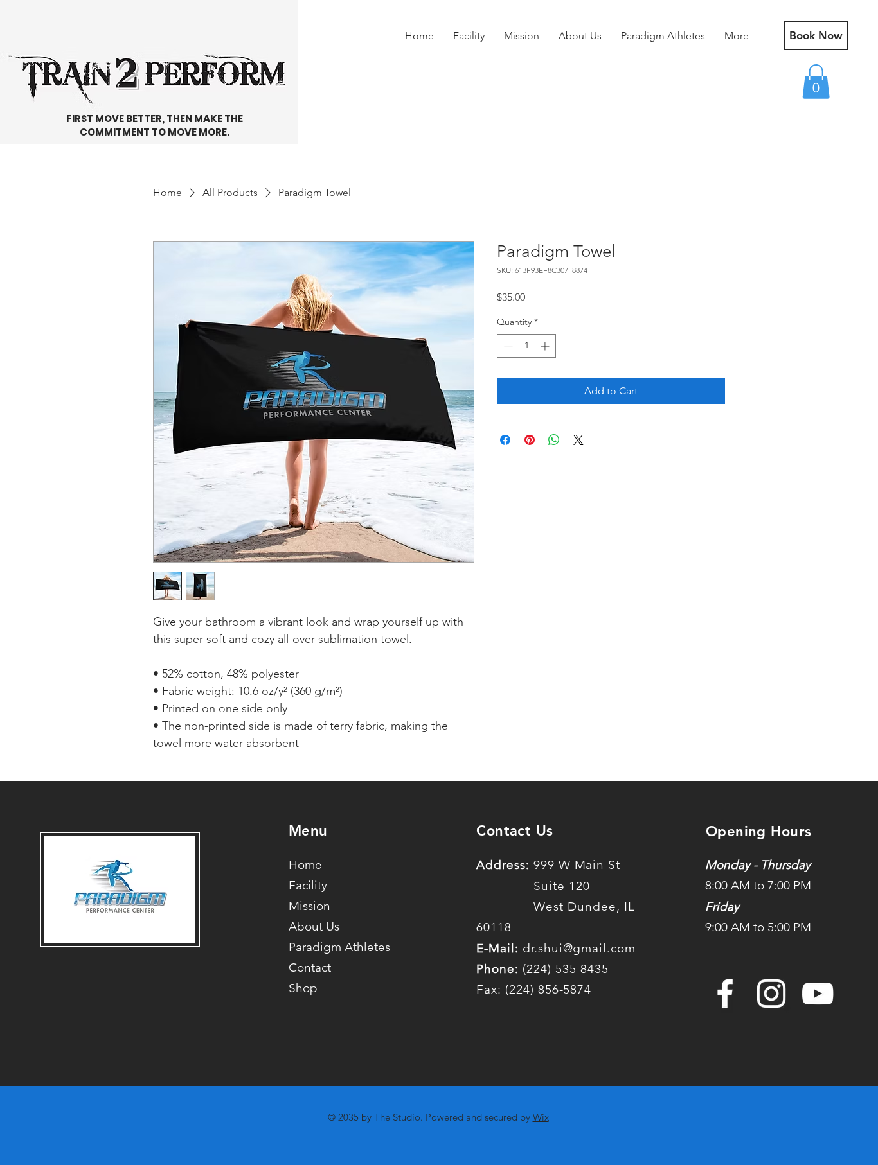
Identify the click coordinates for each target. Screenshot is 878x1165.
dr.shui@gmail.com (579, 948)
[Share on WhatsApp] (554, 440)
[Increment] (546, 346)
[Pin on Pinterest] (529, 440)
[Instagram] (771, 993)
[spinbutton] (526, 346)
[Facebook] (725, 993)
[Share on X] (578, 440)
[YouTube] (817, 993)
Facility (308, 885)
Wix (541, 1117)
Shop (303, 988)
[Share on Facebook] (505, 440)
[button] (816, 81)
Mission (309, 905)
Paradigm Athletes (327, 947)
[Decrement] (507, 346)
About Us (314, 926)
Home (305, 864)
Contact (310, 967)
